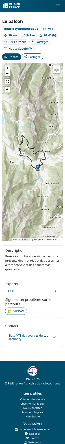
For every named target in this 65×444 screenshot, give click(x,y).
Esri (36, 239)
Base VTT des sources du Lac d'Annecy (28, 337)
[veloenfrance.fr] (11, 5)
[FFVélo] (32, 371)
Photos (14, 57)
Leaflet (16, 239)
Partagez (34, 57)
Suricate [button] (19, 311)
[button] (38, 167)
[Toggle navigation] (58, 5)
